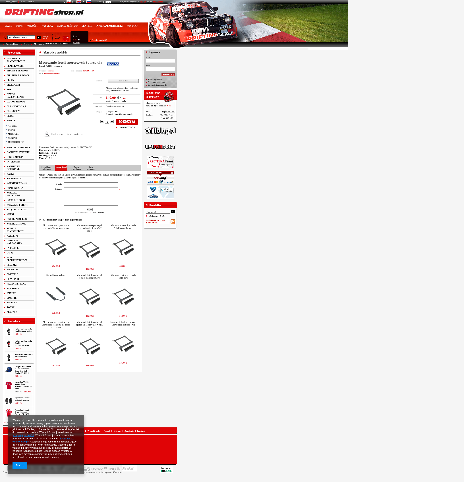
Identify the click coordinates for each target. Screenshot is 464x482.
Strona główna (11, 2)
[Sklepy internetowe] (166, 469)
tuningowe (12, 138)
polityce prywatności (23, 435)
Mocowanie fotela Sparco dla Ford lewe (123, 276)
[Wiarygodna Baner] (160, 192)
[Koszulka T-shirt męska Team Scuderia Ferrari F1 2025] (9, 385)
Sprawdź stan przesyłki (157, 85)
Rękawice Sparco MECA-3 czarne (22, 399)
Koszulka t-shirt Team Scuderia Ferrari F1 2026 (22, 412)
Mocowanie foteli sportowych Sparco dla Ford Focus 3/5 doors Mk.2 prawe (56, 325)
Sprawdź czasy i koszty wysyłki (119, 114)
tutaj (169, 105)
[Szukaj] (39, 37)
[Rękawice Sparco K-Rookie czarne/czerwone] (9, 344)
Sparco (51, 71)
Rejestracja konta (155, 79)
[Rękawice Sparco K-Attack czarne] (9, 357)
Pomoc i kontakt (27, 2)
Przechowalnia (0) (99, 40)
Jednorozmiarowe (52, 74)
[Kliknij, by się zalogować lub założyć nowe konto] (160, 51)
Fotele (26, 44)
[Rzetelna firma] (160, 162)
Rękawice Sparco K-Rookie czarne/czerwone (24, 343)
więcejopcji (45, 37)
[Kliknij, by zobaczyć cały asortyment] (19, 52)
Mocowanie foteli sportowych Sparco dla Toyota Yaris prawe (56, 226)
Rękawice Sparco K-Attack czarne (24, 355)
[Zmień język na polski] (66, 2)
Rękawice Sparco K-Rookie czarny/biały (24, 330)
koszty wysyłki (120, 101)
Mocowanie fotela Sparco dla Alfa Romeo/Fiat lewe (123, 226)
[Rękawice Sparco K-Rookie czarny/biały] (9, 332)
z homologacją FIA (16, 142)
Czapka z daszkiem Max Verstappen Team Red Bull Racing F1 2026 (23, 369)
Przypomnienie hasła (156, 82)
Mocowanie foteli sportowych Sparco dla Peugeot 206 (89, 276)
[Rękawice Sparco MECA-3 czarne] (9, 401)
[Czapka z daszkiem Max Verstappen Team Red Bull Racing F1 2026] (9, 369)
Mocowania (39, 44)
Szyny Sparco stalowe (55, 275)
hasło (148, 66)
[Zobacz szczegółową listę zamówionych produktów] (61, 40)
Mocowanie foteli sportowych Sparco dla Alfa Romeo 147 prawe (89, 228)
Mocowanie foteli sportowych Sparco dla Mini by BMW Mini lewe (89, 325)
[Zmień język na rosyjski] (86, 2)
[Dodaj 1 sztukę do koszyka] (128, 122)
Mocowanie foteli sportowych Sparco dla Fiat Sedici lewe (123, 323)
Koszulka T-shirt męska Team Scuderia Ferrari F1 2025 (23, 385)
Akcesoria (12, 126)
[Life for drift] (160, 147)
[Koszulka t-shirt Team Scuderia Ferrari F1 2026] (9, 413)
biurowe (11, 130)
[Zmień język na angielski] (76, 2)
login (148, 57)
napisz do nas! (168, 111)
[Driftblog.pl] (160, 131)
